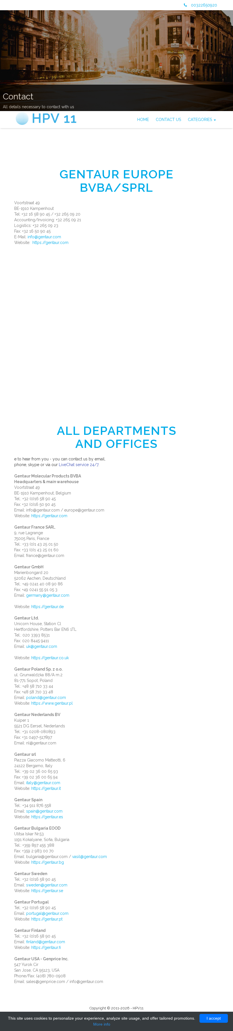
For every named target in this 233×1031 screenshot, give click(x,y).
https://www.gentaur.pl (52, 703)
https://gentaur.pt (47, 919)
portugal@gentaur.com (47, 913)
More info (101, 1024)
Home (143, 119)
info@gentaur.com (44, 237)
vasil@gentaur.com (89, 856)
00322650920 (203, 5)
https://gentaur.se (47, 890)
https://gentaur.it (46, 788)
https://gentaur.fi (46, 947)
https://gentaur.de (47, 606)
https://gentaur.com (50, 242)
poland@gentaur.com (46, 697)
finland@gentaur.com (45, 942)
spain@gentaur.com (44, 811)
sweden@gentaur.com (46, 885)
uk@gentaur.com (41, 646)
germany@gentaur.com (47, 595)
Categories (200, 119)
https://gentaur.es (47, 817)
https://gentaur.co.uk (50, 658)
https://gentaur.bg (47, 862)
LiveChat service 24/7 (78, 464)
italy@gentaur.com (43, 782)
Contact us (168, 119)
